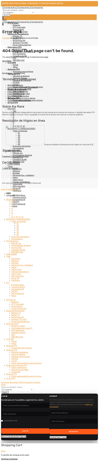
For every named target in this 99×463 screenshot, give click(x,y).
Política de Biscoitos (15, 94)
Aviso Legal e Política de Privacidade (22, 87)
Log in (25, 431)
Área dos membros (15, 85)
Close (16, 189)
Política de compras (15, 92)
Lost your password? (9, 424)
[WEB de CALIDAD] (10, 168)
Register (73, 432)
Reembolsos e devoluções (18, 96)
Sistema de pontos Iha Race (19, 100)
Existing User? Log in (58, 437)
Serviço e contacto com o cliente (21, 98)
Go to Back (6, 61)
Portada (5, 38)
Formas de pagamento (16, 90)
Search (4, 392)
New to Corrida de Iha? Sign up (13, 437)
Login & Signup (7, 189)
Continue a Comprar (9, 459)
